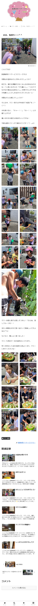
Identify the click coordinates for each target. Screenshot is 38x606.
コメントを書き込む (19, 588)
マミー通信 (7, 438)
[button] (34, 385)
